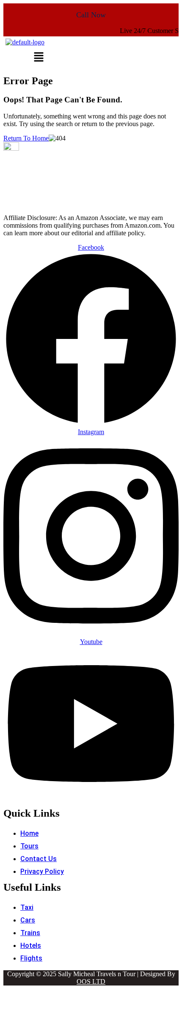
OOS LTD (91, 981)
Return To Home (26, 138)
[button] (38, 57)
